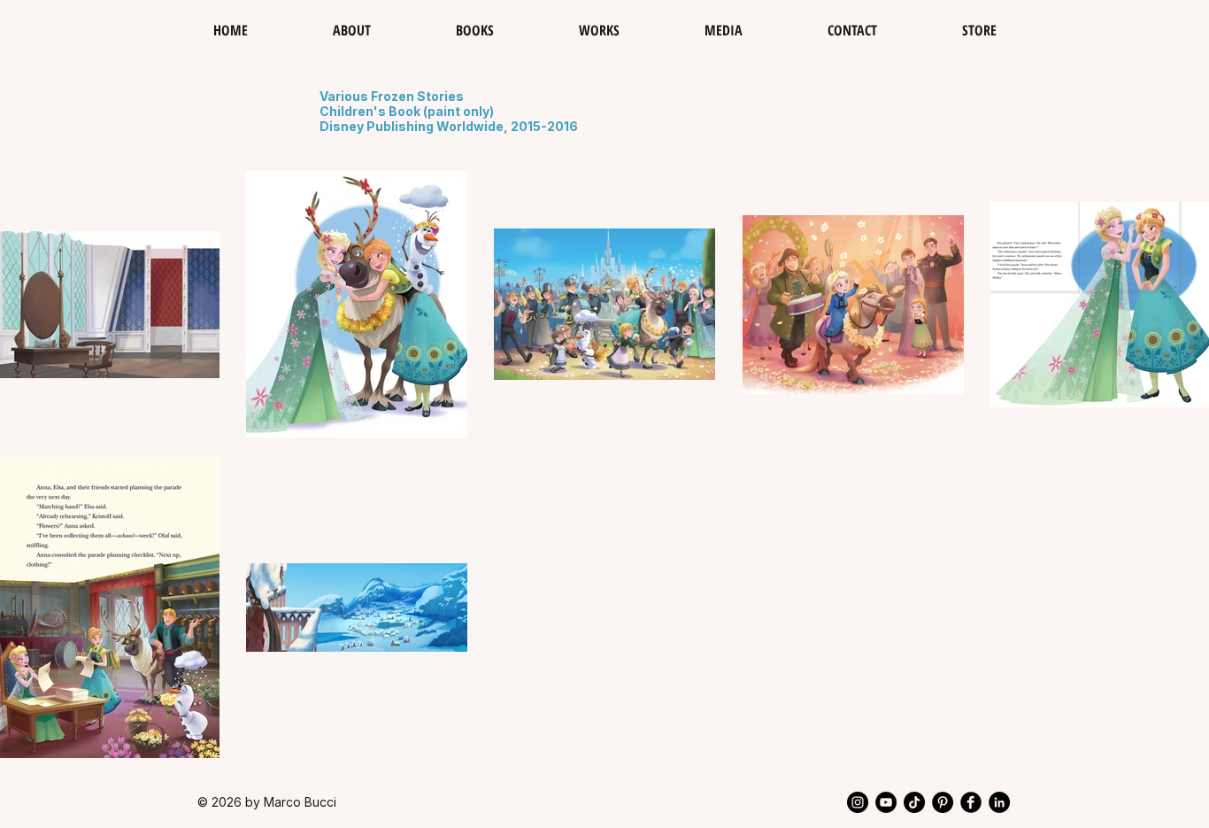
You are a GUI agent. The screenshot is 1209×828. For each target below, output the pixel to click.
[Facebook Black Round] (971, 802)
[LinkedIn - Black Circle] (999, 802)
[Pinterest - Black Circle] (942, 802)
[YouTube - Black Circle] (886, 802)
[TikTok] (914, 802)
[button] (599, 30)
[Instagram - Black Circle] (857, 802)
